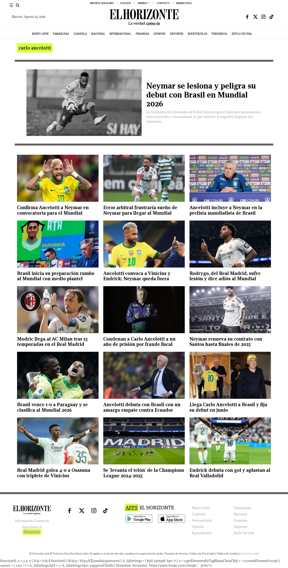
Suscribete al (32, 529)
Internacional (120, 33)
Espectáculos (197, 33)
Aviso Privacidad (249, 553)
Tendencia (219, 33)
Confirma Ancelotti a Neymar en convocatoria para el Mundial (53, 210)
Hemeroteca (184, 3)
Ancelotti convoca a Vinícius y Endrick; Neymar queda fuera (136, 276)
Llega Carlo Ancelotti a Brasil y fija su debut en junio (228, 407)
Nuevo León (40, 33)
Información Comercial (32, 521)
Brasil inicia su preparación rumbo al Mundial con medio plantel (55, 276)
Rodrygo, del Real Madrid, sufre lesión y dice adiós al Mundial (225, 276)
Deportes (176, 33)
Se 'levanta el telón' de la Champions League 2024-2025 (143, 473)
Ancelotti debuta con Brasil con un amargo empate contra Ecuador (141, 407)
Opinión (159, 33)
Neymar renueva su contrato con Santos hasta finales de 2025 (225, 341)
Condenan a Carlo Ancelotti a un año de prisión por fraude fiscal (139, 341)
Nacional (98, 33)
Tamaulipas (61, 33)
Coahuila (80, 33)
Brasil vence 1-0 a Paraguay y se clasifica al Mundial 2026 (52, 407)
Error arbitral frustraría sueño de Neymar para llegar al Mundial (140, 210)
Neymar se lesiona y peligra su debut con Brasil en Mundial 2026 (201, 95)
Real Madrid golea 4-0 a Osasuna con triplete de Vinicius (53, 473)
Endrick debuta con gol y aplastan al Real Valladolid (229, 473)
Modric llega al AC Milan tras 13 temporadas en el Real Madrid (52, 341)
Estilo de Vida (242, 33)
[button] (144, 3)
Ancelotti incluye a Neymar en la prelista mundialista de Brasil (225, 210)
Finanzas (142, 33)
